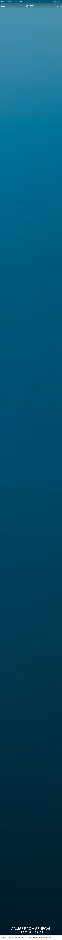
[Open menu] (3, 6)
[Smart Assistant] (55, 6)
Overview (3, 937)
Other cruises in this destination (29, 937)
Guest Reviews (43, 937)
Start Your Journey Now (14, 937)
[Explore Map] (57, 6)
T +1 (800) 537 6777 (18, 1)
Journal (50, 937)
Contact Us (57, 1)
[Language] (60, 6)
